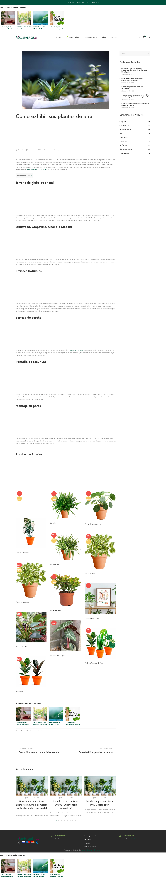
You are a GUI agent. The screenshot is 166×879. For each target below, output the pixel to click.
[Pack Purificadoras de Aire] (100, 643)
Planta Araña (54, 564)
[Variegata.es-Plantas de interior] (27, 37)
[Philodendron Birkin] (31, 627)
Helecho (53, 523)
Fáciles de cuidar (125, 129)
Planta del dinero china (93, 524)
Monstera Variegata (22, 553)
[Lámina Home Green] (100, 598)
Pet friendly (123, 145)
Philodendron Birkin (22, 647)
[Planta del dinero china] (100, 505)
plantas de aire (39, 397)
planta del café (90, 573)
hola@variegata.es (134, 839)
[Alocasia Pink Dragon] (65, 635)
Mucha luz (123, 141)
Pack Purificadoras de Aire (94, 663)
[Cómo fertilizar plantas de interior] (92, 750)
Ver (31, 175)
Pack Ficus (19, 692)
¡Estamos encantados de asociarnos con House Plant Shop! (135, 104)
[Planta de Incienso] (31, 580)
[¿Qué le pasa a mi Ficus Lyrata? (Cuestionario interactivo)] (66, 786)
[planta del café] (100, 551)
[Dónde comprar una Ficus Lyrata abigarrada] (100, 786)
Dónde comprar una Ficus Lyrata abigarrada (132, 88)
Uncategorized (124, 153)
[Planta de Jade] (65, 590)
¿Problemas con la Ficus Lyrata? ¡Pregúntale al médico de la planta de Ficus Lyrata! (31, 805)
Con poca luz (124, 125)
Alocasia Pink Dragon (57, 656)
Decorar (61, 150)
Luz (121, 133)
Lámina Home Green (92, 618)
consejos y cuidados (52, 150)
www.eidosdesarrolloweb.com (92, 850)
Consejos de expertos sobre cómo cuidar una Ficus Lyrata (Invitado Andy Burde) (135, 96)
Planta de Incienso (22, 602)
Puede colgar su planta (76, 350)
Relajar (68, 150)
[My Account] (149, 37)
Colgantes (123, 122)
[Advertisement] (66, 134)
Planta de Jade (55, 611)
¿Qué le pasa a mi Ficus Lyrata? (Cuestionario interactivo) (65, 805)
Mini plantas (124, 137)
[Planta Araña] (65, 546)
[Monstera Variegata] (31, 519)
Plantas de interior (126, 149)
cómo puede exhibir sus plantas (36, 170)
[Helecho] (65, 505)
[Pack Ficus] (31, 671)
